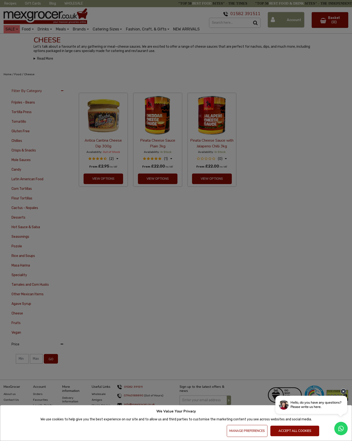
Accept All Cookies (294, 431)
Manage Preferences (247, 431)
